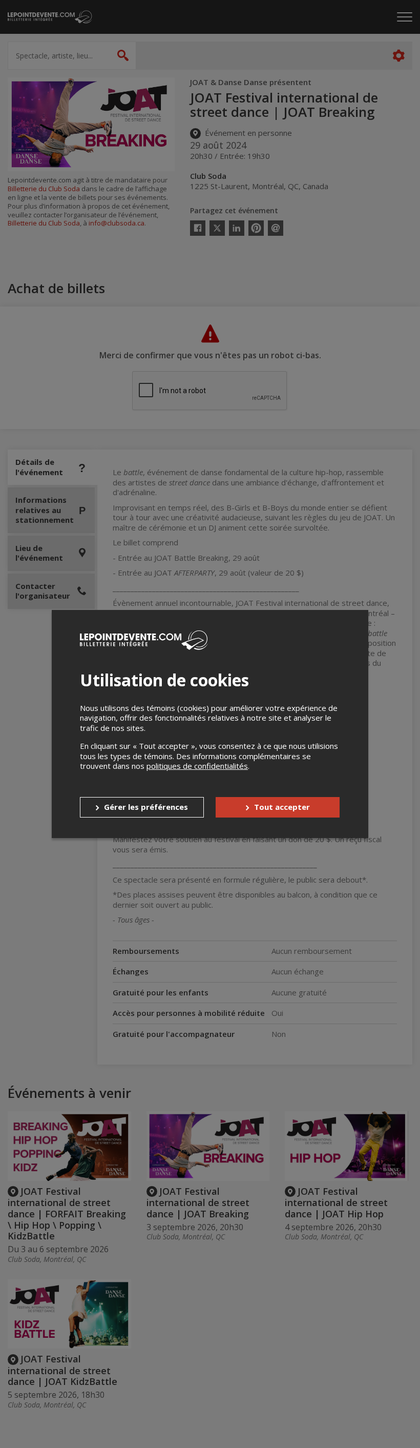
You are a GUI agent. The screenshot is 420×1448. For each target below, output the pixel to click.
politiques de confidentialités (197, 766)
